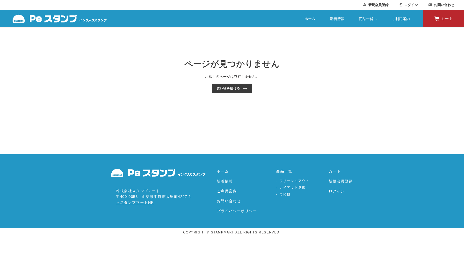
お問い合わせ (444, 5)
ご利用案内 (227, 191)
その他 (285, 194)
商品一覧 (284, 171)
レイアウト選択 (292, 187)
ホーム (223, 171)
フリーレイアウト (294, 181)
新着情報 (225, 181)
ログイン (411, 5)
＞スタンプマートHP (135, 202)
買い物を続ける (228, 88)
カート (447, 18)
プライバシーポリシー (237, 211)
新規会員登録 (378, 5)
